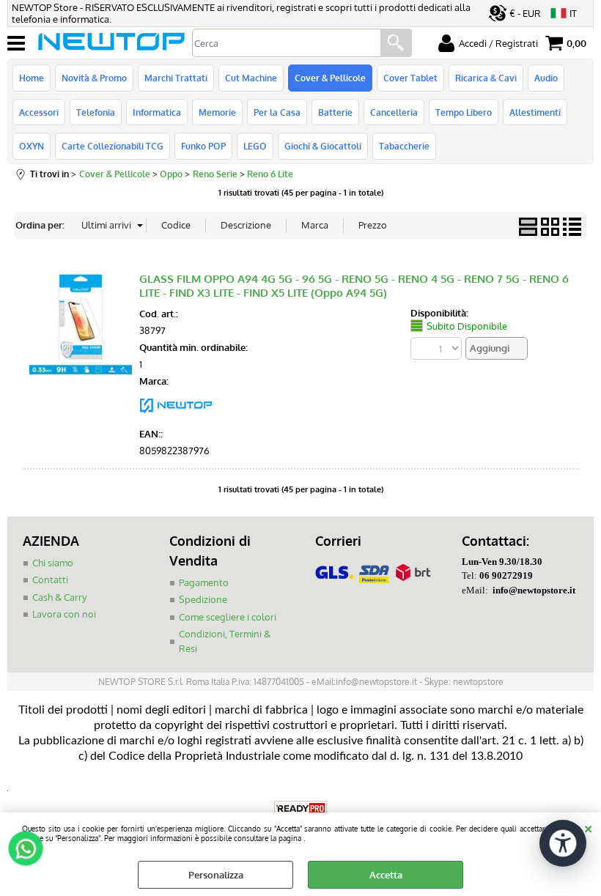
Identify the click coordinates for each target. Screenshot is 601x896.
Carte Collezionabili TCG (112, 146)
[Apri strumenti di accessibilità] (562, 843)
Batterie (335, 112)
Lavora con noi (64, 614)
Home (31, 78)
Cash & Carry (59, 597)
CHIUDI (588, 827)
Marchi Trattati (175, 78)
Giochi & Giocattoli (322, 146)
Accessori (39, 112)
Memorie (217, 112)
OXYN (31, 146)
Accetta (385, 875)
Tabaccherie (404, 146)
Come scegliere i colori (227, 617)
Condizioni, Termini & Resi (224, 641)
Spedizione (203, 599)
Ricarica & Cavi (486, 78)
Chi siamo (52, 563)
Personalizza (215, 875)
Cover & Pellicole (330, 78)
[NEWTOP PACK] (176, 417)
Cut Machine (251, 78)
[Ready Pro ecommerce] (300, 808)
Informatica (157, 112)
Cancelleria (394, 112)
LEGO (255, 146)
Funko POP (203, 146)
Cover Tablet (410, 78)
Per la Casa (277, 112)
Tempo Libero (463, 112)
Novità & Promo (94, 78)
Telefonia (95, 112)
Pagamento (204, 582)
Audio (546, 78)
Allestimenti (535, 112)
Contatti (50, 579)
